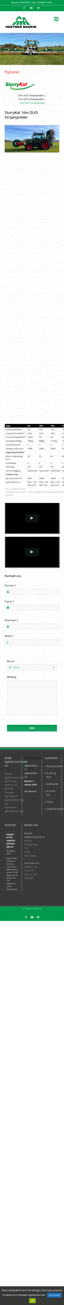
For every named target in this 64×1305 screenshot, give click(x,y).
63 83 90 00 (25, 2)
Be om (10, 661)
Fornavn (10, 585)
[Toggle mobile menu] (56, 19)
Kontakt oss (50, 792)
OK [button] (32, 1300)
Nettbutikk (51, 784)
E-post (9, 601)
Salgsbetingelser (51, 808)
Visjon (49, 801)
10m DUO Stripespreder (31, 95)
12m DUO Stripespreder (31, 99)
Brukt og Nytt (51, 775)
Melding (11, 677)
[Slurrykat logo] (20, 83)
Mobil (9, 636)
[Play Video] (32, 518)
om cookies (54, 1295)
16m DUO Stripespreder (32, 102)
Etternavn (11, 620)
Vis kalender (30, 791)
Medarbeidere (51, 766)
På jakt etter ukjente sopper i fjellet (10, 840)
